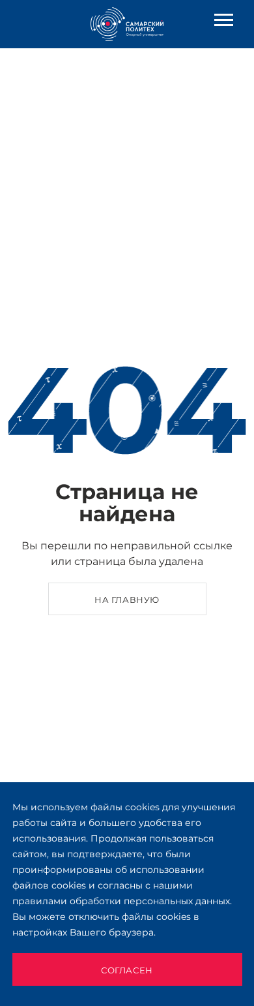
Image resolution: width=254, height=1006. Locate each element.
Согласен (127, 970)
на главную (127, 599)
